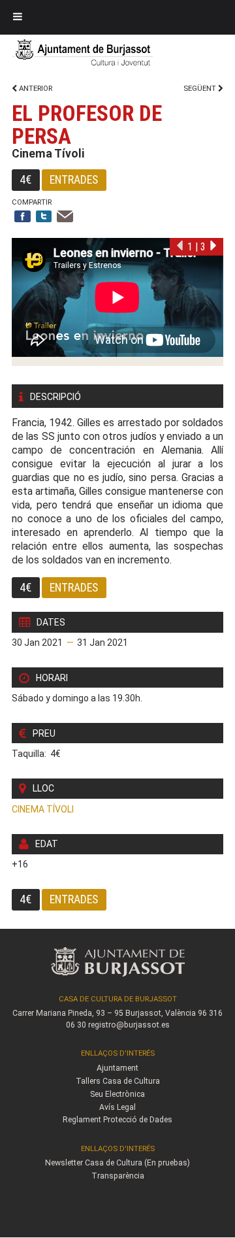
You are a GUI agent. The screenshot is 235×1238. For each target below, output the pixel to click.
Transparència (117, 1175)
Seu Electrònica (117, 1094)
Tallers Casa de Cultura (118, 1081)
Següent (200, 88)
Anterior (34, 88)
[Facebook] (22, 217)
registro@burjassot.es (129, 1024)
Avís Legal (117, 1107)
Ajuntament (117, 1068)
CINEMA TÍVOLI (43, 809)
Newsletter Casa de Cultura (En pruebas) (117, 1162)
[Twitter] (44, 217)
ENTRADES (74, 179)
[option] (117, 302)
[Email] (65, 217)
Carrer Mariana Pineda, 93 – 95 (67, 1013)
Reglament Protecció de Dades (117, 1119)
